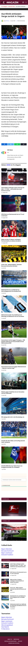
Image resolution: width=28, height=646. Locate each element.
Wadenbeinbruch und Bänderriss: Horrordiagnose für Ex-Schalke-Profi (11, 290)
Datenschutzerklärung (10, 641)
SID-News (7, 20)
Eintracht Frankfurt (7, 555)
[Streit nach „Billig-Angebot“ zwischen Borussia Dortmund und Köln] (14, 253)
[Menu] (23, 2)
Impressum (16, 639)
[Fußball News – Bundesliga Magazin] (9, 2)
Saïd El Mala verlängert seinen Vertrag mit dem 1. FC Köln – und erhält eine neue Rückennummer (12, 189)
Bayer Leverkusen (6, 553)
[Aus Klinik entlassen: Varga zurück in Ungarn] (14, 39)
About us (10, 639)
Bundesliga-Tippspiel (14, 643)
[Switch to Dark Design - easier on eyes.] (26, 2)
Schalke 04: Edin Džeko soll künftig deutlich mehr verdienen (13, 441)
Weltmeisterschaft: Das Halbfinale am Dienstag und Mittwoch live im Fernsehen (12, 315)
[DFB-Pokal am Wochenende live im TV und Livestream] (14, 203)
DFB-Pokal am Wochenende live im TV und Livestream (12, 214)
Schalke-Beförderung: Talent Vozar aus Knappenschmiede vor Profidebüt (11, 466)
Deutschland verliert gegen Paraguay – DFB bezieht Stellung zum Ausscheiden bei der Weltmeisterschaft (13, 341)
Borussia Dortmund (7, 551)
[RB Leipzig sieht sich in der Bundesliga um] (14, 406)
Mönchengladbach (7, 625)
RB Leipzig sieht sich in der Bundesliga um (12, 417)
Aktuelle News (11, 6)
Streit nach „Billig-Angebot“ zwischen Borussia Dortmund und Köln (11, 265)
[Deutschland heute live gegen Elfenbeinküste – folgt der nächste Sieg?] (14, 355)
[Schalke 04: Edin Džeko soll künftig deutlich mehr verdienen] (14, 429)
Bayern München (6, 549)
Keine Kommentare (21, 20)
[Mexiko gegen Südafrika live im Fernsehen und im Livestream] (14, 381)
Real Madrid (5, 627)
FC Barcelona (5, 629)
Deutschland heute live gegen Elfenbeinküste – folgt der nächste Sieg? (13, 367)
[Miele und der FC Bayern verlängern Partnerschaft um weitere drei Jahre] (14, 228)
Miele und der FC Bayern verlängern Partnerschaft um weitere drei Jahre (11, 240)
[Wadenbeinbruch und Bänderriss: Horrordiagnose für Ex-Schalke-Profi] (14, 278)
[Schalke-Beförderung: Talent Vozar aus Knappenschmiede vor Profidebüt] (14, 455)
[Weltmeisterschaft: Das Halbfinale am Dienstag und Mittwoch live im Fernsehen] (14, 304)
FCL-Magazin (4, 6)
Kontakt (20, 641)
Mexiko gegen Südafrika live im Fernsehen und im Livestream (12, 392)
